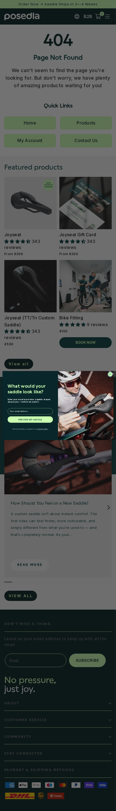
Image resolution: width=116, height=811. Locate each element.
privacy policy (42, 429)
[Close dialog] (110, 374)
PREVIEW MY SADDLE (30, 419)
